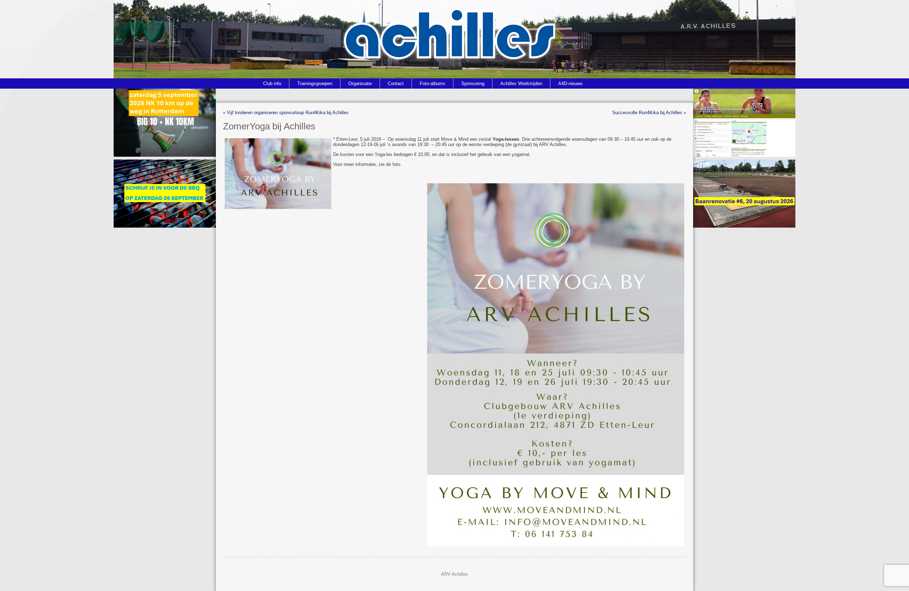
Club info (272, 83)
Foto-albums (432, 83)
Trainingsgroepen (314, 83)
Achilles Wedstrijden (521, 83)
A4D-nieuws (570, 83)
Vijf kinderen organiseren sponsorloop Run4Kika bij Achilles (288, 112)
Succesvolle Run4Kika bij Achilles (647, 112)
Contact (396, 83)
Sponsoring (472, 83)
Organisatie (360, 83)
